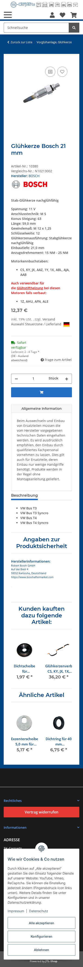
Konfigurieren (41, 936)
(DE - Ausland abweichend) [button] (19, 358)
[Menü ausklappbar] (8, 14)
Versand (48, 319)
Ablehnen (41, 950)
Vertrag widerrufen (41, 812)
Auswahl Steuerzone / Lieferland (36, 324)
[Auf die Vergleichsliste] (50, 72)
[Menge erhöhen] (67, 378)
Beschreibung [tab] (24, 495)
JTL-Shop (51, 961)
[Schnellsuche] (74, 28)
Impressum (16, 911)
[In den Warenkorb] (14, 60)
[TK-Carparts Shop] (44, 4)
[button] (52, 15)
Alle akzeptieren (41, 923)
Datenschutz (38, 911)
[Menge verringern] (16, 378)
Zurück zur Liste (21, 42)
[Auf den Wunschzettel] (62, 72)
